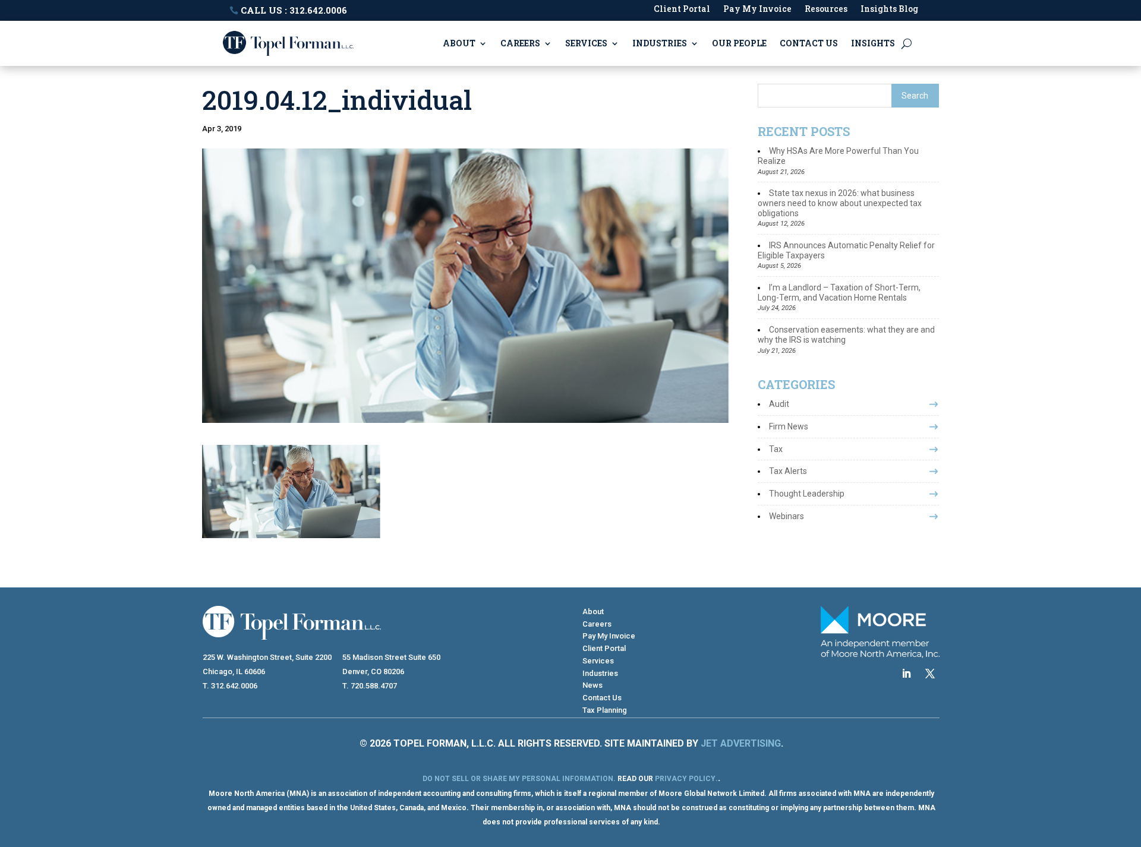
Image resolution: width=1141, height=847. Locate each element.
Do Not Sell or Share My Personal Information (518, 779)
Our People (739, 43)
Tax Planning (604, 710)
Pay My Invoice (757, 9)
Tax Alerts (788, 471)
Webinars (786, 516)
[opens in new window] (906, 673)
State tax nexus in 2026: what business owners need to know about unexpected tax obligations (840, 203)
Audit (779, 404)
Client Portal (682, 9)
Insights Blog (889, 9)
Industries (659, 43)
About (459, 43)
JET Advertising (741, 743)
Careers (520, 43)
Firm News (788, 426)
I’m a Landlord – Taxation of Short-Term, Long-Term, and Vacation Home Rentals (839, 292)
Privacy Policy (685, 779)
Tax (776, 449)
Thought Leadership (806, 493)
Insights (873, 43)
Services (586, 43)
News (592, 685)
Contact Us (809, 43)
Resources (826, 9)
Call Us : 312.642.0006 (294, 10)
